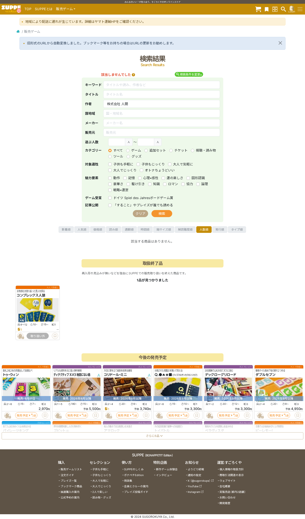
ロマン (173, 184)
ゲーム (136, 150)
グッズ (137, 156)
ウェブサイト (228, 480)
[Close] (280, 43)
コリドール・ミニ (115, 375)
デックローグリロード (220, 375)
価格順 (97, 229)
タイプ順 (237, 229)
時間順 (145, 229)
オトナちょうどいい (160, 170)
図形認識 (198, 178)
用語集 (128, 480)
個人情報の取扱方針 (232, 469)
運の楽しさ (175, 178)
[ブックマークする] (55, 336)
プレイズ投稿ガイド (136, 491)
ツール (118, 156)
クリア (140, 213)
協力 (189, 184)
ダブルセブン (265, 375)
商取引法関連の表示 (232, 475)
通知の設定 (194, 475)
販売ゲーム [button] (64, 9)
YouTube (193, 486)
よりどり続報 (196, 469)
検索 (162, 213)
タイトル (91, 94)
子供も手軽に (123, 164)
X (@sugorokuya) (199, 480)
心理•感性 (150, 178)
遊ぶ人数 (91, 142)
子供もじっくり (153, 164)
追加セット (157, 150)
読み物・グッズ (101, 497)
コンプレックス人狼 (31, 295)
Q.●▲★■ (163, 375)
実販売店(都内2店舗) (233, 491)
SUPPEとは (44, 9)
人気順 (82, 229)
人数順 (204, 229)
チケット (181, 150)
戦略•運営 (120, 190)
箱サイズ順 (163, 229)
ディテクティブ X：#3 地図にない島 (72, 375)
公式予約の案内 (70, 497)
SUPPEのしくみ (134, 469)
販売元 (90, 132)
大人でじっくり (125, 170)
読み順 (113, 229)
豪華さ (118, 184)
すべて (118, 150)
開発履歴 (225, 503)
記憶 (131, 178)
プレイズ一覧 (69, 480)
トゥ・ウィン (11, 375)
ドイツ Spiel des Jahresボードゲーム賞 (143, 198)
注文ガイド (67, 475)
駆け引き (138, 184)
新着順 (66, 229)
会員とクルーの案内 (136, 486)
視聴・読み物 (206, 150)
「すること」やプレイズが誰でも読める (143, 205)
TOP (28, 9)
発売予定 (22, 415)
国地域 (90, 113)
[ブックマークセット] (266, 9)
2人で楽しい (99, 491)
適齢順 (129, 229)
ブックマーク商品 (71, 486)
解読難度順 (185, 229)
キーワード (93, 85)
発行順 (219, 229)
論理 (204, 184)
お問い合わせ (228, 497)
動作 (116, 178)
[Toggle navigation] (300, 9)
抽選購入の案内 (70, 491)
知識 (156, 184)
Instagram (194, 491)
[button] (133, 75)
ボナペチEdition (134, 475)
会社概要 (225, 486)
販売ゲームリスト (71, 469)
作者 (88, 104)
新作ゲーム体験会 (167, 469)
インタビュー (164, 475)
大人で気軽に (183, 164)
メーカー (91, 123)
